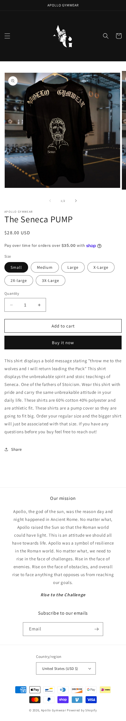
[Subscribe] (96, 629)
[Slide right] (75, 200)
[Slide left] (50, 200)
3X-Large (50, 280)
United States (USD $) (60, 668)
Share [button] (16, 449)
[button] (7, 36)
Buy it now (63, 342)
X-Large (100, 267)
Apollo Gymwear (53, 710)
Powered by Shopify (82, 710)
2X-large (19, 280)
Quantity (11, 293)
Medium (45, 267)
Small (16, 267)
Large (73, 267)
